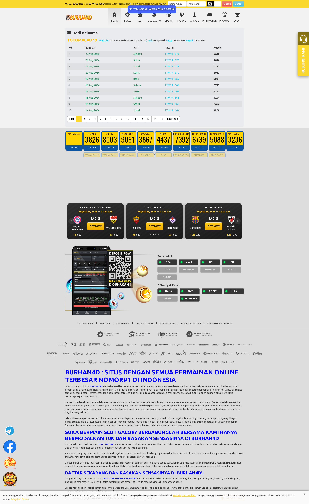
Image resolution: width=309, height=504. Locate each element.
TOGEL (127, 21)
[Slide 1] (150, 234)
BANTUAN (105, 323)
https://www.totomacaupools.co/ (128, 40)
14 (155, 118)
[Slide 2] (153, 234)
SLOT (140, 21)
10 (127, 118)
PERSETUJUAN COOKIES (219, 323)
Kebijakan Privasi (20, 499)
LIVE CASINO (154, 21)
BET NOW (107, 226)
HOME (114, 21)
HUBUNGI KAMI (167, 323)
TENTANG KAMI (85, 323)
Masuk (227, 4)
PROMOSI (224, 21)
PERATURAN (122, 323)
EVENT (237, 21)
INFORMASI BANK (144, 323)
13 (148, 118)
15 (161, 118)
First (71, 118)
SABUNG (181, 21)
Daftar (238, 4)
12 (141, 118)
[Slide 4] (158, 234)
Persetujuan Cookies (184, 495)
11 (134, 118)
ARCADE (194, 21)
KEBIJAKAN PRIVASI (191, 323)
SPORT (169, 21)
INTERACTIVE (209, 21)
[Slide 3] (155, 234)
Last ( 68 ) (172, 118)
